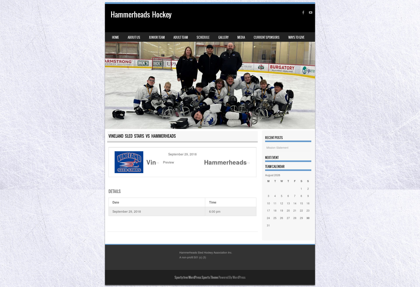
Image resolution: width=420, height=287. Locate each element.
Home (115, 37)
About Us (134, 37)
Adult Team (180, 37)
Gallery (223, 37)
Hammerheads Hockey (141, 14)
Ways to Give (296, 37)
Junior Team (157, 37)
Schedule (203, 37)
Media (241, 37)
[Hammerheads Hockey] (210, 66)
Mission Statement (277, 147)
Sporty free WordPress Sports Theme (196, 277)
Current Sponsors (267, 37)
